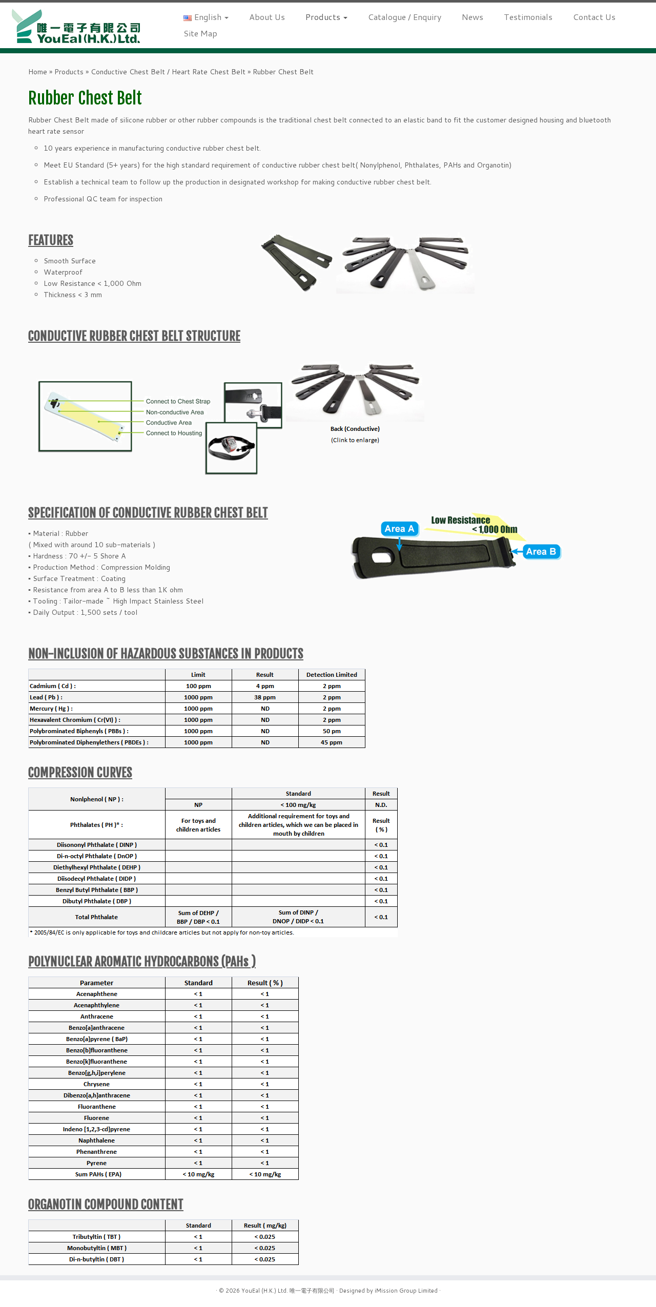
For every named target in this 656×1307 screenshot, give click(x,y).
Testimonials (528, 17)
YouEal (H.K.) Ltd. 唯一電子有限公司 (288, 1291)
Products (323, 17)
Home (37, 72)
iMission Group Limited (406, 1291)
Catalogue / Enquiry (404, 17)
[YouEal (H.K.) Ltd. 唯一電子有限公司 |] (75, 25)
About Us (267, 17)
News (472, 17)
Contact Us (594, 17)
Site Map (200, 33)
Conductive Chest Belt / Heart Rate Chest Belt (168, 72)
